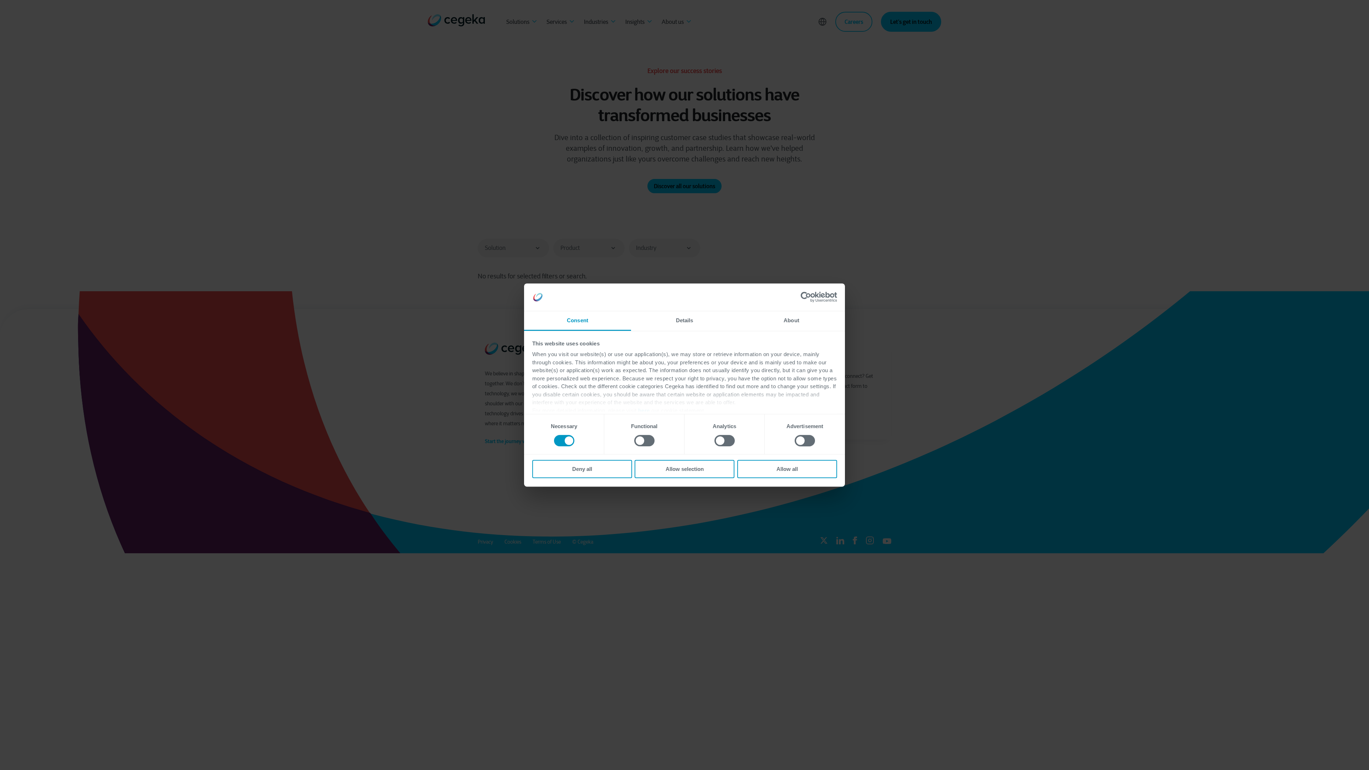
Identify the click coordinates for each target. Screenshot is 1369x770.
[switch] (644, 440)
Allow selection (685, 469)
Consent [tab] (577, 320)
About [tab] (791, 320)
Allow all (787, 469)
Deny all (582, 469)
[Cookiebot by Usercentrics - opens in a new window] (806, 297)
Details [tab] (684, 320)
